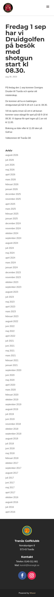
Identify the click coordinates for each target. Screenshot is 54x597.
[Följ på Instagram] (32, 575)
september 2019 (13, 404)
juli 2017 (9, 478)
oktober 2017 (11, 463)
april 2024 (10, 258)
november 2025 (13, 199)
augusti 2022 (11, 321)
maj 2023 (10, 302)
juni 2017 (10, 482)
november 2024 (13, 228)
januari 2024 (11, 267)
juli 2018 (9, 443)
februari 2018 (11, 458)
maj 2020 (10, 380)
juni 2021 (10, 346)
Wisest (32, 593)
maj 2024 (10, 253)
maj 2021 (10, 350)
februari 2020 (11, 395)
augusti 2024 (11, 243)
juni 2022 (10, 326)
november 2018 (13, 424)
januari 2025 (11, 218)
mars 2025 (10, 209)
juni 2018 (10, 448)
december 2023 (13, 272)
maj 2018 (10, 453)
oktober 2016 (11, 497)
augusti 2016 (11, 502)
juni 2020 (10, 375)
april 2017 (10, 492)
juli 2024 (9, 248)
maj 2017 (10, 487)
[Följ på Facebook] (22, 575)
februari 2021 (11, 360)
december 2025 (13, 194)
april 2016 (10, 512)
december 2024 (13, 223)
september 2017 (13, 468)
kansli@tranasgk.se (29, 565)
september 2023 (13, 287)
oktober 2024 (11, 233)
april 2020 (10, 385)
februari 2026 (11, 184)
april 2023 (10, 306)
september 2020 (13, 370)
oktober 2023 (11, 282)
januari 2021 (11, 365)
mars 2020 (10, 390)
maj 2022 (10, 331)
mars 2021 (10, 355)
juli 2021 (9, 341)
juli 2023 (9, 297)
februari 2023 (11, 316)
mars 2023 (10, 311)
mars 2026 (10, 179)
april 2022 (10, 336)
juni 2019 (10, 419)
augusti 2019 (11, 409)
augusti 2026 (11, 155)
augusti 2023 (11, 292)
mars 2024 (10, 262)
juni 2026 (10, 165)
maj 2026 (10, 169)
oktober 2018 (11, 429)
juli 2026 (9, 160)
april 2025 (10, 204)
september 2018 (13, 434)
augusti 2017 (11, 473)
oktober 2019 (11, 399)
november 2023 (13, 277)
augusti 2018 (11, 438)
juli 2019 (9, 414)
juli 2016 (9, 507)
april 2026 (10, 174)
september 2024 (13, 238)
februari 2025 (11, 214)
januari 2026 (11, 189)
